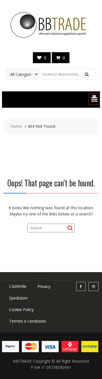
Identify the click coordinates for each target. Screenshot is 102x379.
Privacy (43, 286)
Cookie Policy (21, 309)
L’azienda (17, 286)
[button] (94, 99)
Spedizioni (18, 298)
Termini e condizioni (27, 321)
